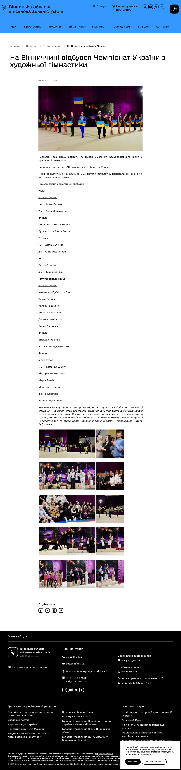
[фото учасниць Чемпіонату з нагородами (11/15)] (81, 541)
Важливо (98, 26)
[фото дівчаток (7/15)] (53, 509)
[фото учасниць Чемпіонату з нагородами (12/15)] (110, 541)
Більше (143, 26)
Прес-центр (32, 26)
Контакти (162, 26)
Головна (15, 46)
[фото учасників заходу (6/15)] (110, 476)
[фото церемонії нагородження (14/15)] (81, 574)
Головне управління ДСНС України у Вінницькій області (85, 738)
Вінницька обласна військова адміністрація (36, 9)
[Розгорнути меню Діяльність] (85, 27)
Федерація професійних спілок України (147, 740)
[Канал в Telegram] (156, 7)
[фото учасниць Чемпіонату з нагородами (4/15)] (53, 476)
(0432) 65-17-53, (130, 682)
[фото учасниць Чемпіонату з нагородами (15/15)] (110, 574)
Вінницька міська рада (76, 716)
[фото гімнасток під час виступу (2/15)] (81, 444)
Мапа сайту (16, 636)
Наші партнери (133, 706)
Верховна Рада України (22, 724)
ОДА (13, 26)
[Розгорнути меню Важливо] (105, 27)
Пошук (101, 6)
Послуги (55, 26)
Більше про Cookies (154, 762)
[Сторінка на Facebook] (162, 7)
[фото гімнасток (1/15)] (53, 444)
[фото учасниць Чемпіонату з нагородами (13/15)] (53, 574)
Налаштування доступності (126, 8)
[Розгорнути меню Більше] (149, 27)
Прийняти (132, 762)
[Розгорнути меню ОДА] (17, 27)
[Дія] (174, 9)
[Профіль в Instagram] (145, 7)
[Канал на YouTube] (150, 7)
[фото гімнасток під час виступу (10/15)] (53, 541)
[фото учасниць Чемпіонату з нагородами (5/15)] (81, 476)
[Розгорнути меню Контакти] (170, 27)
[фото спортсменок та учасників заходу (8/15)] (81, 509)
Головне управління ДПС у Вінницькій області (86, 731)
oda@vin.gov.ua (130, 660)
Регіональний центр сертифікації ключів (143, 726)
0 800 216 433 (129, 671)
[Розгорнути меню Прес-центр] (42, 27)
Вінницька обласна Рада (77, 712)
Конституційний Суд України (26, 729)
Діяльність (76, 26)
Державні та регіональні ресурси (32, 706)
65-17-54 (146, 682)
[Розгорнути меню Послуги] (62, 27)
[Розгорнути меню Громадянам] (131, 27)
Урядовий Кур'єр (132, 720)
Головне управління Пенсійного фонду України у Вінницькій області (86, 723)
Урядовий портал (19, 720)
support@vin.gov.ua (104, 754)
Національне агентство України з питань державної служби (28, 735)
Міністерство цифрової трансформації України (147, 714)
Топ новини (54, 46)
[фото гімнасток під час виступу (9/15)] (110, 509)
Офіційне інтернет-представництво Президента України (30, 714)
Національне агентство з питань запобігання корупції (142, 734)
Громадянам (121, 26)
